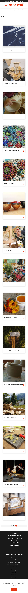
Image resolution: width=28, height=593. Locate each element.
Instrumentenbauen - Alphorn (10, 116)
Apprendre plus (14, 585)
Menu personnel (14, 5)
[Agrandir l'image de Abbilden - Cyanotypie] (14, 47)
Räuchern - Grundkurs (8, 284)
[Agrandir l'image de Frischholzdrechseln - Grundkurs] (14, 80)
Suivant (16, 526)
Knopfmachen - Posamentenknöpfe (11, 150)
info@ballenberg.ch (14, 542)
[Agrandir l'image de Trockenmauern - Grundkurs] (14, 415)
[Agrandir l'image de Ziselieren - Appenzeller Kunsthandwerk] (14, 448)
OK (14, 589)
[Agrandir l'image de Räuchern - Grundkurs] (14, 281)
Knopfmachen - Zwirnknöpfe (10, 183)
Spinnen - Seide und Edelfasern (10, 518)
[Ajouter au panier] (23, 50)
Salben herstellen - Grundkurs (10, 317)
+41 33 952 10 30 (14, 540)
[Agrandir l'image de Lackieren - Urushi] (14, 214)
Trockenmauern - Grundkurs (10, 417)
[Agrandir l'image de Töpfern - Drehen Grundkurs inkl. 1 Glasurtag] (14, 381)
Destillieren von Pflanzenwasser (11, 484)
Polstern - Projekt (7, 250)
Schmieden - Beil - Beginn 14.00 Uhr (11, 350)
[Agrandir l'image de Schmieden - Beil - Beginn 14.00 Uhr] (14, 348)
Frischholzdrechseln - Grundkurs (11, 83)
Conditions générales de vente (14, 564)
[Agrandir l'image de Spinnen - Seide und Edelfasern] (14, 515)
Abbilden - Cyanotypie (8, 49)
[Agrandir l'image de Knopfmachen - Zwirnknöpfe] (14, 180)
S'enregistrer (14, 572)
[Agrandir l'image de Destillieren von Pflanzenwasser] (14, 481)
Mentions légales (14, 566)
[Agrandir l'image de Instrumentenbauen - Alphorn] (14, 114)
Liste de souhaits (18, 5)
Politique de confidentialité (14, 562)
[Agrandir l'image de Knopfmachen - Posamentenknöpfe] (14, 147)
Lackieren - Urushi (8, 217)
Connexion (13, 574)
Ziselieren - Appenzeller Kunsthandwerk (12, 451)
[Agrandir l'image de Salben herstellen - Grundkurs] (14, 314)
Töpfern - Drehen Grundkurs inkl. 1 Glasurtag (13, 384)
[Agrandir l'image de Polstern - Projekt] (14, 247)
